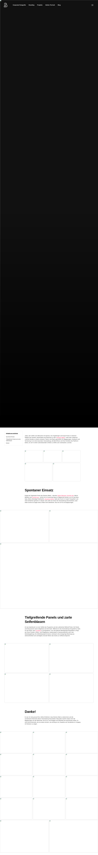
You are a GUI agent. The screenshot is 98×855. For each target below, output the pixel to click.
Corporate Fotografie (19, 5)
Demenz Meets (61, 437)
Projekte (39, 5)
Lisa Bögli (38, 630)
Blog (59, 5)
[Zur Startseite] (5, 5)
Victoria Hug (35, 497)
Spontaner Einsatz (10, 436)
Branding (31, 5)
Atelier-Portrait (50, 5)
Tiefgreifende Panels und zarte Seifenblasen (13, 439)
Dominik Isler (70, 495)
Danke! (7, 443)
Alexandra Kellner (49, 499)
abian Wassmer (62, 495)
